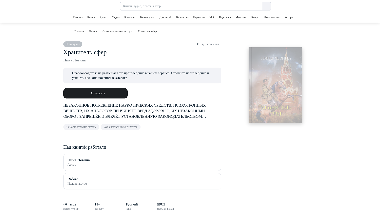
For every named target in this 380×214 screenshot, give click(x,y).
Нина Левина (74, 60)
